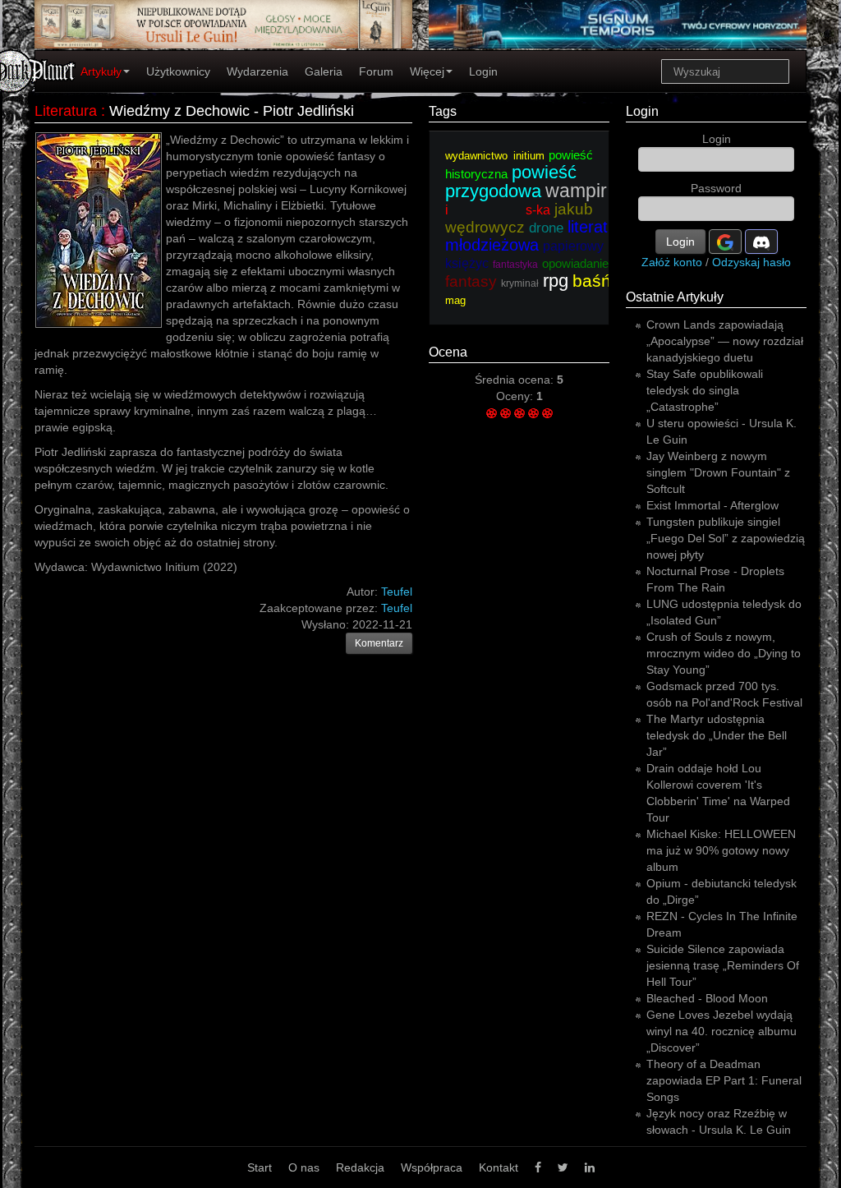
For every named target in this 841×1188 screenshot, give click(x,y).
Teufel (396, 608)
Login (483, 71)
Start (259, 1167)
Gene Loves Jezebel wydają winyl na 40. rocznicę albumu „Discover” (721, 1031)
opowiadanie (575, 263)
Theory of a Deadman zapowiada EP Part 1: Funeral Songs (724, 1080)
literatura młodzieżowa (538, 236)
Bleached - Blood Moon (707, 998)
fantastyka (515, 264)
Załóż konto (671, 262)
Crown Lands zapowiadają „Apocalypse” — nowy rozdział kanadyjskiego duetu (724, 341)
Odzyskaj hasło (751, 262)
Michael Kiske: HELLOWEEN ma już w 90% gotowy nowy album (721, 850)
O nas (303, 1167)
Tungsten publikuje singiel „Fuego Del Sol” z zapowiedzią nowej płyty (725, 538)
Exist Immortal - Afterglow (712, 505)
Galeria (323, 71)
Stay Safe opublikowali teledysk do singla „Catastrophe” (704, 390)
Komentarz (379, 643)
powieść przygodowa (511, 181)
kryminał (520, 283)
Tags (443, 111)
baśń (591, 280)
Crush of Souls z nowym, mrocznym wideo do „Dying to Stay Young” (723, 653)
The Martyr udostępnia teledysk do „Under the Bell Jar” (716, 735)
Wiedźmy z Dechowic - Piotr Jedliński (231, 111)
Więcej (427, 71)
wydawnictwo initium (495, 156)
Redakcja (360, 1167)
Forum (376, 71)
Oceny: (516, 396)
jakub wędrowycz (519, 218)
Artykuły (101, 71)
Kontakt (498, 1167)
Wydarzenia (257, 71)
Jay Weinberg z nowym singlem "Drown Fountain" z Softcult (718, 472)
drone (546, 228)
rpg (555, 280)
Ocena (448, 352)
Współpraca (431, 1167)
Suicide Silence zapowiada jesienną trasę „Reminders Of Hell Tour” (722, 965)
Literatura (65, 111)
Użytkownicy (178, 71)
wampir (576, 190)
